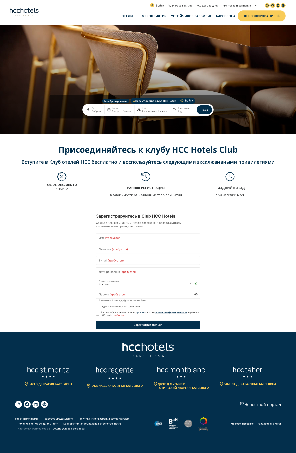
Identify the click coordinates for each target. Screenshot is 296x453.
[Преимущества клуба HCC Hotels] (134, 100)
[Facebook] (272, 5)
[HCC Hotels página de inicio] (24, 12)
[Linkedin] (278, 5)
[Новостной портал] (242, 404)
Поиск (204, 109)
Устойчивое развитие (191, 16)
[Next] (277, 184)
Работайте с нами (26, 418)
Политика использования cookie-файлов (103, 418)
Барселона (225, 16)
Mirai (278, 423)
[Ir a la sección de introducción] (148, 128)
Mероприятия (154, 16)
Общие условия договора (68, 428)
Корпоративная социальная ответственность (92, 423)
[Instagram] (267, 5)
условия (141, 312)
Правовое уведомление (58, 418)
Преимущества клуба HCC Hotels (155, 101)
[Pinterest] (283, 5)
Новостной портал (262, 404)
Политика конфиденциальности (38, 423)
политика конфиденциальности (171, 312)
